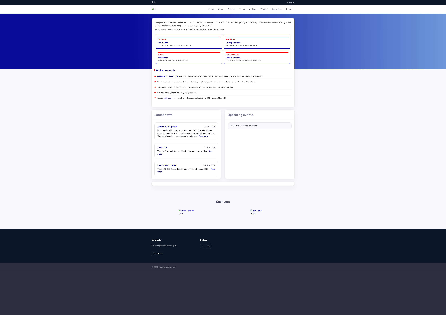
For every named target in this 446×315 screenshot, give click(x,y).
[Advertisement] (221, 293)
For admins (158, 253)
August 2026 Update (167, 127)
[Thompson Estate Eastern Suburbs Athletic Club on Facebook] (152, 2)
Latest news (163, 115)
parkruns (167, 98)
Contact (264, 9)
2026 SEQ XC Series (166, 165)
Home (211, 9)
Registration (277, 9)
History (242, 9)
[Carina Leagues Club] (187, 212)
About (220, 9)
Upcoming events (240, 115)
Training (231, 9)
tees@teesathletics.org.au (166, 245)
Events (289, 9)
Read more (203, 136)
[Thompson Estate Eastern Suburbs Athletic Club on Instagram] (155, 2)
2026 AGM (162, 147)
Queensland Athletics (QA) (168, 76)
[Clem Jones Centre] (258, 212)
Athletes (252, 9)
